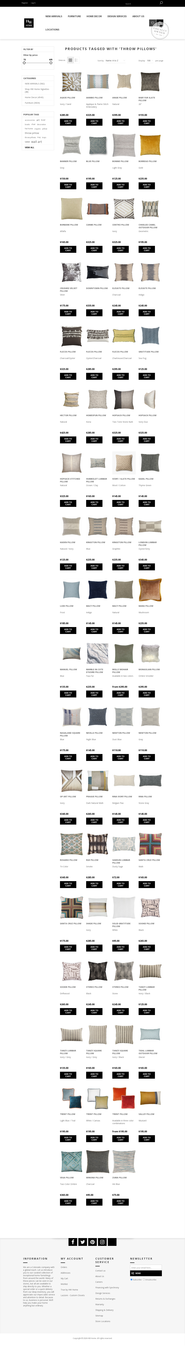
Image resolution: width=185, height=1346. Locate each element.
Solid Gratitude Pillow (121, 925)
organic (37, 129)
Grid (70, 60)
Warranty (99, 1304)
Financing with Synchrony (107, 1287)
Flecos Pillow (68, 351)
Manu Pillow (146, 606)
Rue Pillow (92, 860)
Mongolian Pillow (149, 669)
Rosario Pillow (68, 860)
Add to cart (68, 122)
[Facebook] (73, 1242)
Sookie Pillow (146, 923)
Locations (52, 29)
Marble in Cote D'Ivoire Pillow (94, 671)
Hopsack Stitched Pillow (70, 480)
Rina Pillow (145, 796)
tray (39, 137)
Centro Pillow (120, 224)
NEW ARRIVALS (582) (35, 83)
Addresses (65, 1272)
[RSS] (112, 1242)
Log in (33, 3)
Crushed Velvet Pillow (68, 289)
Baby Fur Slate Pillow (147, 99)
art (38, 120)
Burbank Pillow (69, 224)
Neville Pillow (94, 733)
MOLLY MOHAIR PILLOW (120, 671)
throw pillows (30, 137)
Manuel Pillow (68, 669)
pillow (44, 129)
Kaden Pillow (67, 542)
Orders (64, 1267)
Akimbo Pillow (94, 97)
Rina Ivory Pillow (122, 796)
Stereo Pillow (94, 987)
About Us (99, 1276)
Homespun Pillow (96, 415)
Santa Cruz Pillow (149, 860)
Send (138, 1273)
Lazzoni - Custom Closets (73, 1295)
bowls (27, 124)
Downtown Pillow (97, 288)
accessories (30, 120)
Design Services (102, 1293)
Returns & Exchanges (105, 1298)
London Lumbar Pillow (148, 543)
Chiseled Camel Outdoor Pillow (148, 226)
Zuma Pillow (119, 1177)
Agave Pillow (67, 97)
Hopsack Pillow (121, 415)
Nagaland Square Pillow (70, 734)
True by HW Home (69, 1289)
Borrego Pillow (148, 161)
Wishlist (64, 1284)
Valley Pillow (146, 1114)
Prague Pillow (94, 796)
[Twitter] (82, 1242)
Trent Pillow (67, 1114)
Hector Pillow (68, 415)
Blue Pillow (93, 161)
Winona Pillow (94, 1177)
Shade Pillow (93, 923)
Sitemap (99, 1315)
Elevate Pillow (121, 288)
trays (44, 137)
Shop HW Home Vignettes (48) (37, 90)
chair (33, 124)
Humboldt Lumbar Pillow (96, 480)
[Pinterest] (92, 1242)
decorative (41, 124)
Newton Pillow (121, 733)
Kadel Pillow (146, 478)
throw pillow (32, 133)
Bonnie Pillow (120, 161)
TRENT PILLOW (120, 1114)
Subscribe (137, 1279)
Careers (99, 1281)
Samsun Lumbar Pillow (121, 861)
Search (161, 3)
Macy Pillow (93, 606)
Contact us (100, 1270)
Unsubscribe (150, 1279)
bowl (43, 120)
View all (29, 147)
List (76, 60)
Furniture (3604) (32, 102)
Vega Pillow (67, 1177)
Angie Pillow (119, 97)
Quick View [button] (69, 85)
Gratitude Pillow (149, 351)
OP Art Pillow (68, 796)
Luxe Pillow (66, 606)
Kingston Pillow (95, 542)
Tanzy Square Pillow (94, 1052)
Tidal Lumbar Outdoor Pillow (148, 1052)
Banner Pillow (68, 161)
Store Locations (102, 1321)
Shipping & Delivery (104, 1310)
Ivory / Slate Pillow (123, 478)
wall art (36, 142)
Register (25, 3)
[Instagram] (102, 1242)
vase (27, 141)
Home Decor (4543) (34, 97)
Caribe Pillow (94, 224)
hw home (29, 128)
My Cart (64, 1278)
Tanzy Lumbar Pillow (147, 988)
